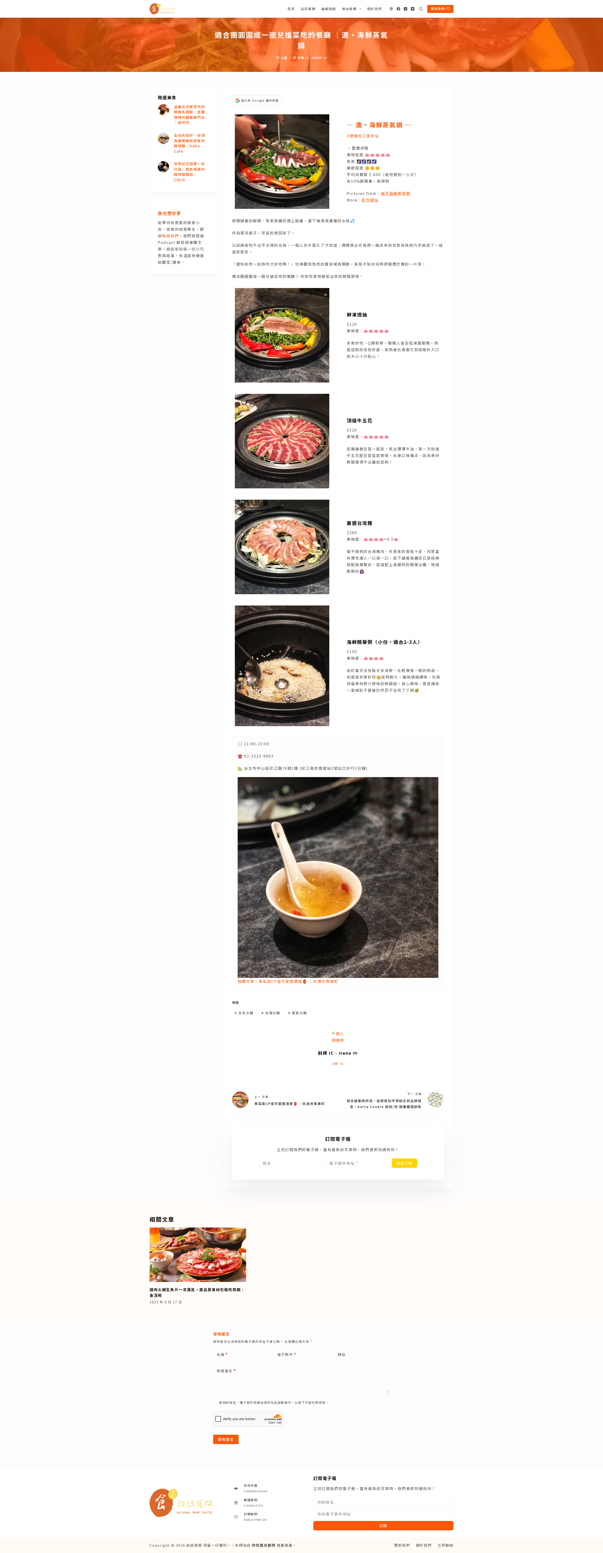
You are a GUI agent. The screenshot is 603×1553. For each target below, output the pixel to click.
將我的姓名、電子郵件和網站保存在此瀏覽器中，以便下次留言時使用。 (274, 1402)
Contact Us (253, 1505)
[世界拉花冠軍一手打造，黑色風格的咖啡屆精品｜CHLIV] (163, 167)
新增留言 (226, 1370)
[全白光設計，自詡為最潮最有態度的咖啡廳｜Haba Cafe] (163, 138)
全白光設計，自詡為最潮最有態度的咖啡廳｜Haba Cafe (189, 143)
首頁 (291, 8)
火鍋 (284, 58)
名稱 (222, 1354)
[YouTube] (412, 9)
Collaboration (255, 1491)
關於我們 (374, 8)
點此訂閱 (404, 1163)
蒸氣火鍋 (297, 1012)
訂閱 (383, 1525)
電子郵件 (287, 1354)
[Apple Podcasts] (391, 9)
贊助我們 (438, 8)
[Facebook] (398, 9)
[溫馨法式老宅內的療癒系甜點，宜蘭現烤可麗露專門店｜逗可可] (163, 109)
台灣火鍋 (270, 1012)
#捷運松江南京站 (363, 136)
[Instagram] (405, 9)
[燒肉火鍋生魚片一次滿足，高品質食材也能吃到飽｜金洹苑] (198, 1255)
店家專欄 (308, 8)
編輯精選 (328, 8)
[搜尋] (421, 9)
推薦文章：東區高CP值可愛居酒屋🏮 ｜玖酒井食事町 (288, 981)
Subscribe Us (255, 1519)
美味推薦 (349, 8)
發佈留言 (226, 1439)
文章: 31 (338, 1063)
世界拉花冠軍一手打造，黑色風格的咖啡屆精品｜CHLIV (189, 171)
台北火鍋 (244, 1012)
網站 (342, 1354)
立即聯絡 (445, 1545)
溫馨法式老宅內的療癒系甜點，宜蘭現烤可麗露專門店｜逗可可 (189, 114)
